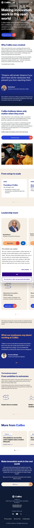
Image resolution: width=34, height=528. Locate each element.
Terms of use (17, 519)
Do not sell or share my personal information (17, 279)
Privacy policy (8, 519)
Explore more (7, 444)
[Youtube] (17, 514)
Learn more (8, 306)
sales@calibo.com (17, 505)
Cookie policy (26, 519)
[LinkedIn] (13, 514)
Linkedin (23, 243)
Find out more (6, 35)
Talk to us (15, 484)
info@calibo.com (17, 506)
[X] (21, 514)
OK (17, 274)
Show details (25, 269)
